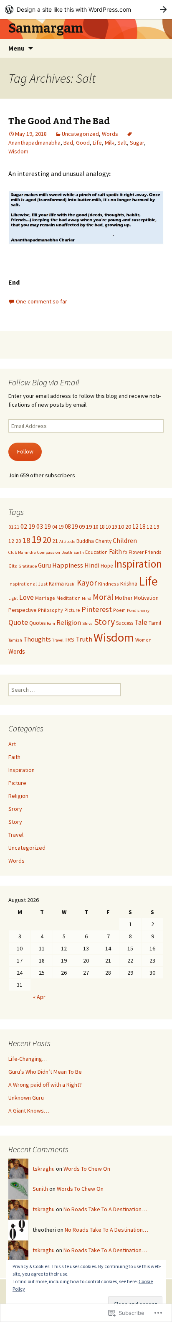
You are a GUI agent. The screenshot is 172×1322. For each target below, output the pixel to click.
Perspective (22, 610)
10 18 (98, 526)
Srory (15, 809)
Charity (103, 541)
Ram (51, 623)
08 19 (71, 526)
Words (110, 134)
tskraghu (44, 1168)
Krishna (128, 583)
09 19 (85, 526)
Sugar (137, 142)
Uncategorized (80, 134)
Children (125, 540)
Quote (18, 622)
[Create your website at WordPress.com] (86, 9)
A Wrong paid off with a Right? (45, 1084)
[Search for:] (156, 48)
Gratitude (28, 566)
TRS (69, 639)
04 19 (57, 526)
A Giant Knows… (28, 1110)
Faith (115, 551)
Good (83, 142)
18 (26, 540)
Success (124, 622)
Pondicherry (138, 610)
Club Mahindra (22, 552)
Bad (68, 142)
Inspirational (22, 584)
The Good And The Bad (59, 121)
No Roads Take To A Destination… (105, 1209)
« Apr (39, 997)
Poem (119, 610)
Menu (16, 48)
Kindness (108, 584)
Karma (56, 583)
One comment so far (41, 301)
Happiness (67, 565)
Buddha (85, 540)
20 (47, 539)
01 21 (13, 527)
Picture (72, 610)
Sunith (40, 1188)
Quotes (37, 622)
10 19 (111, 526)
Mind (86, 598)
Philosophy (50, 610)
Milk (109, 142)
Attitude (67, 541)
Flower (136, 552)
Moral (103, 596)
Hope (107, 565)
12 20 (14, 541)
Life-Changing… (28, 1058)
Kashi (70, 584)
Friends (153, 552)
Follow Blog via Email (43, 382)
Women (143, 640)
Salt (122, 142)
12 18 (138, 526)
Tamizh (15, 640)
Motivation (146, 597)
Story (104, 621)
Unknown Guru (26, 1097)
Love (26, 597)
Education (96, 552)
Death (66, 552)
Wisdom (18, 151)
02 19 (27, 526)
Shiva (87, 623)
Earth (78, 552)
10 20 (124, 526)
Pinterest (96, 609)
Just (43, 584)
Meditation (68, 598)
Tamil (155, 622)
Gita (13, 566)
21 (55, 541)
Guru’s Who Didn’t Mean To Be (45, 1071)
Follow (25, 451)
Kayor (87, 583)
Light (13, 598)
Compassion (48, 552)
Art (12, 744)
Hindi (91, 565)
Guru (44, 565)
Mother (124, 597)
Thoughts (37, 639)
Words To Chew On (86, 1168)
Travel (57, 640)
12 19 (153, 526)
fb (125, 552)
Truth (84, 639)
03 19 (43, 526)
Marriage (45, 598)
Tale (140, 622)
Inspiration (138, 564)
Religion (68, 622)
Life (97, 142)
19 (36, 539)
